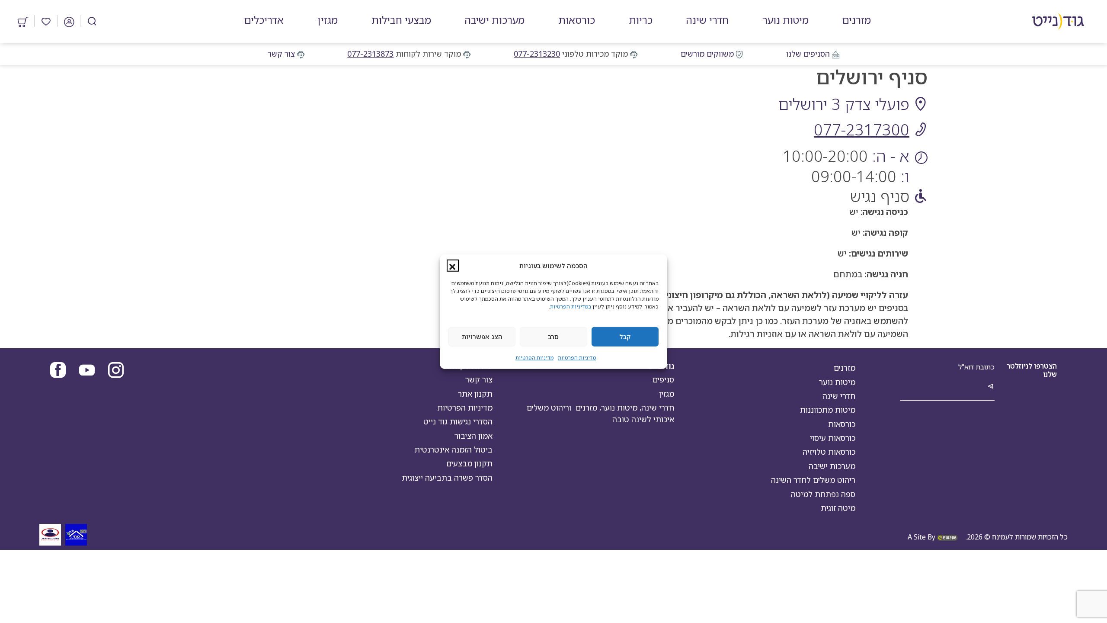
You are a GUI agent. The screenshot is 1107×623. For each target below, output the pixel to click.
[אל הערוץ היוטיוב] (87, 371)
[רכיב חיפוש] (92, 21)
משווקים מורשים (707, 53)
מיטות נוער (837, 382)
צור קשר (281, 53)
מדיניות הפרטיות (577, 357)
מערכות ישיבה (832, 466)
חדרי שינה (838, 396)
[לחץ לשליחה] (991, 386)
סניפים (663, 379)
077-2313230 (537, 53)
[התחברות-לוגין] (69, 21)
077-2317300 (861, 129)
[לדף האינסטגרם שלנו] (116, 371)
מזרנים (844, 368)
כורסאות (841, 424)
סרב (553, 336)
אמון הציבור (473, 435)
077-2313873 (370, 53)
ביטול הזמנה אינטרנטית (453, 449)
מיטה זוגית (838, 508)
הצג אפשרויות (482, 336)
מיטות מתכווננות (827, 410)
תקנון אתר (475, 394)
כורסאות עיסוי (832, 438)
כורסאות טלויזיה (829, 451)
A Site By (922, 537)
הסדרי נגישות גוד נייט (458, 421)
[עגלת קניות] (23, 21)
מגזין (666, 394)
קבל (624, 336)
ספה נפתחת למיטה (823, 494)
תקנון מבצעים (469, 463)
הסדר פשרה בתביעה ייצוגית (447, 477)
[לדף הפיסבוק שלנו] (58, 371)
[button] (452, 265)
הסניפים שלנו (808, 53)
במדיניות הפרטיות (570, 306)
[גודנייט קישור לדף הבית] (1058, 21)
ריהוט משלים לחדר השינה (813, 480)
